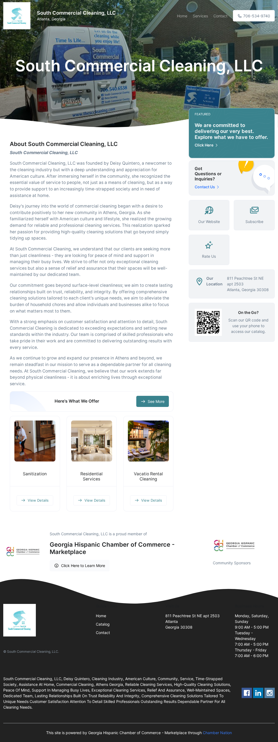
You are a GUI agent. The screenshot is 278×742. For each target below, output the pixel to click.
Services (200, 16)
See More (156, 401)
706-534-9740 (256, 16)
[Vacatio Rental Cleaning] (148, 441)
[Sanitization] (34, 441)
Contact (220, 16)
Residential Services (91, 476)
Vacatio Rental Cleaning (148, 476)
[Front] (18, 15)
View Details (38, 500)
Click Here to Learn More (83, 565)
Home (182, 16)
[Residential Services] (91, 441)
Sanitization (35, 473)
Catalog (103, 624)
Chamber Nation (217, 732)
